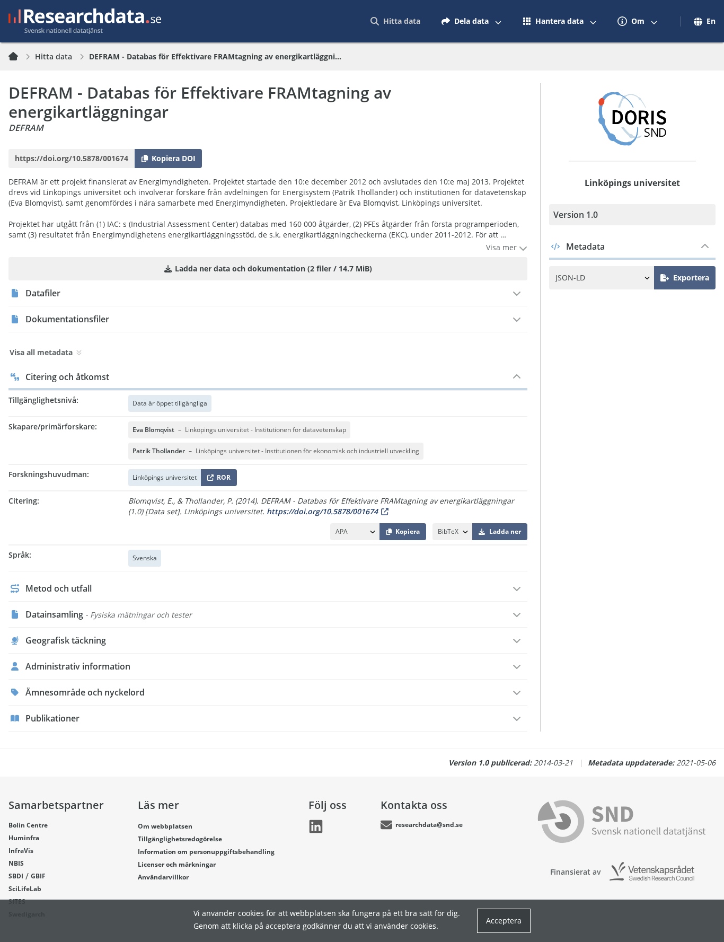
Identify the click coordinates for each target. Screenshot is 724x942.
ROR (222, 479)
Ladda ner (505, 531)
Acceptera (504, 920)
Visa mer (502, 247)
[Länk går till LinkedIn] (315, 826)
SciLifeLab (24, 888)
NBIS (16, 863)
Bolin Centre (28, 825)
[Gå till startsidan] (84, 21)
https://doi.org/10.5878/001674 (322, 511)
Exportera (691, 277)
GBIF (38, 876)
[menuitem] (395, 21)
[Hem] (19, 56)
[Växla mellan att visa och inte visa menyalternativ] (498, 21)
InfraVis (20, 850)
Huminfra (23, 837)
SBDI (15, 876)
